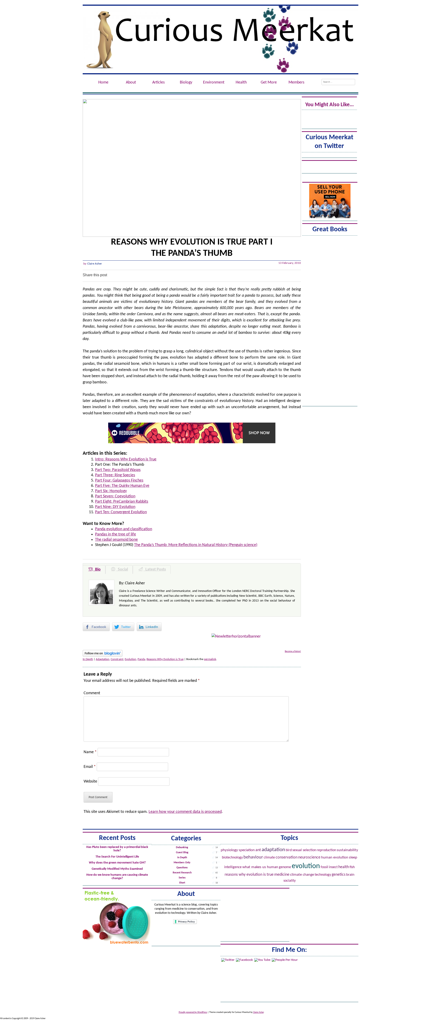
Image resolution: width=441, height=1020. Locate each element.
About (131, 82)
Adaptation (102, 659)
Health (343, 867)
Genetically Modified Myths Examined (117, 869)
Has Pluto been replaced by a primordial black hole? (117, 848)
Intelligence (233, 867)
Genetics (338, 875)
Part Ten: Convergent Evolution (121, 512)
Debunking (182, 847)
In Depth (88, 659)
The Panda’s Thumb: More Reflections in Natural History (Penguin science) (195, 545)
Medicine (281, 875)
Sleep (353, 857)
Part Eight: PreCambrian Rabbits (121, 501)
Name (90, 752)
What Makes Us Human (260, 867)
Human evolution (334, 857)
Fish (352, 867)
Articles (158, 82)
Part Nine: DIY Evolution (115, 507)
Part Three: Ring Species (115, 475)
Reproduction (326, 850)
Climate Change (302, 875)
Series (182, 877)
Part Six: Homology (111, 491)
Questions (182, 867)
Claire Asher (94, 263)
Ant (258, 850)
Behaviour (253, 857)
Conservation (286, 857)
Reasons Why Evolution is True (165, 659)
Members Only (182, 862)
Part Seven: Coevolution (115, 496)
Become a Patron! (293, 651)
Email (90, 767)
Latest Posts (155, 569)
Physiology (229, 850)
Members (296, 82)
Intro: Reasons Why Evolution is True (125, 459)
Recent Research (182, 872)
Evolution (130, 659)
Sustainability (347, 850)
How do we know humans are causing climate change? (117, 876)
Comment (92, 693)
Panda (141, 659)
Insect (333, 867)
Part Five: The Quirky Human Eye (122, 486)
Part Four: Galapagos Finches (119, 480)
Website (90, 781)
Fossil (324, 867)
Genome (285, 867)
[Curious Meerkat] (220, 39)
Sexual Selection (304, 850)
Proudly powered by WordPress (193, 1012)
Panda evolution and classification (123, 529)
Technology (323, 875)
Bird (289, 850)
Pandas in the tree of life (115, 534)
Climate (269, 857)
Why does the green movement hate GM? (117, 862)
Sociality (289, 881)
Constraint (117, 659)
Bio (97, 569)
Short (182, 882)
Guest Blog (182, 852)
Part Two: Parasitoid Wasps (118, 470)
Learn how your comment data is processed (185, 812)
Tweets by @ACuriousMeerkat (329, 155)
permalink (210, 659)
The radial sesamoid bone (116, 540)
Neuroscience (309, 857)
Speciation (247, 850)
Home (103, 82)
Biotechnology (232, 857)
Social (122, 569)
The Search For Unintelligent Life (117, 856)
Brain (350, 875)
